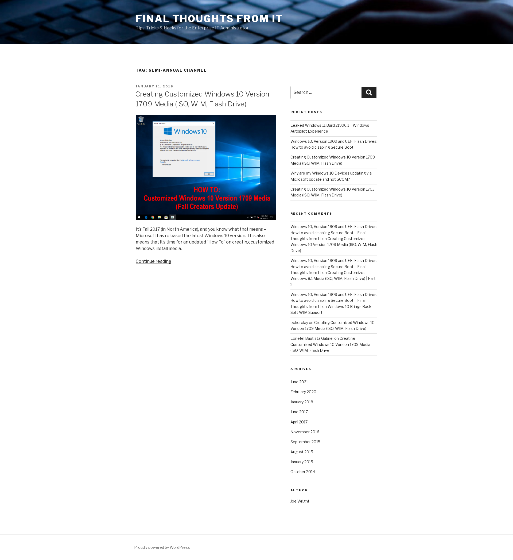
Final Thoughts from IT (209, 19)
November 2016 (304, 432)
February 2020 (303, 391)
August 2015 (301, 452)
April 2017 (299, 422)
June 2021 (299, 382)
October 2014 (302, 471)
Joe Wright (299, 501)
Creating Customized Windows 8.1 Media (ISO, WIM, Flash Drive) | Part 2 (333, 278)
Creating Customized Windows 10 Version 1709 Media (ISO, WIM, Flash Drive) (333, 244)
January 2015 (301, 461)
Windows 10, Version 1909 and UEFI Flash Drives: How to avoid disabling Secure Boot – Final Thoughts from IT (333, 232)
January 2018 (301, 402)
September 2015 (305, 441)
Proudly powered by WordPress (162, 547)
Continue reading (153, 261)
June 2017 (299, 412)
